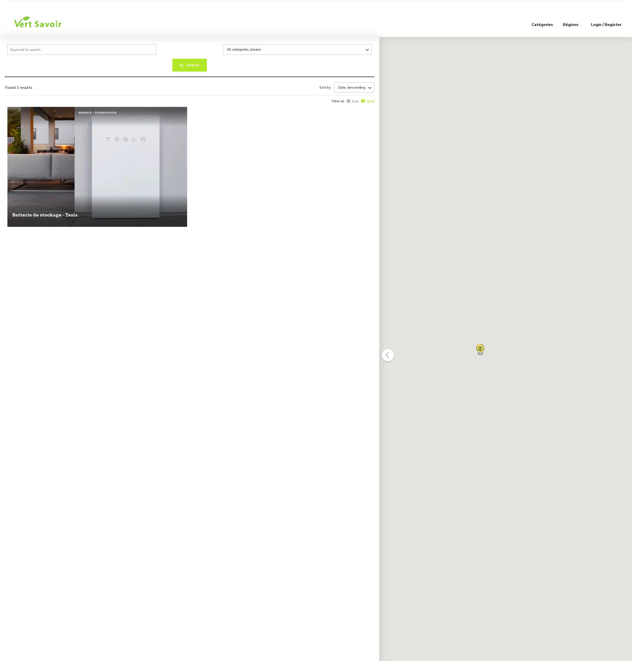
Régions (570, 24)
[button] (480, 349)
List (355, 101)
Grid (370, 101)
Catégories (542, 24)
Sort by (325, 87)
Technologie (105, 112)
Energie (85, 112)
